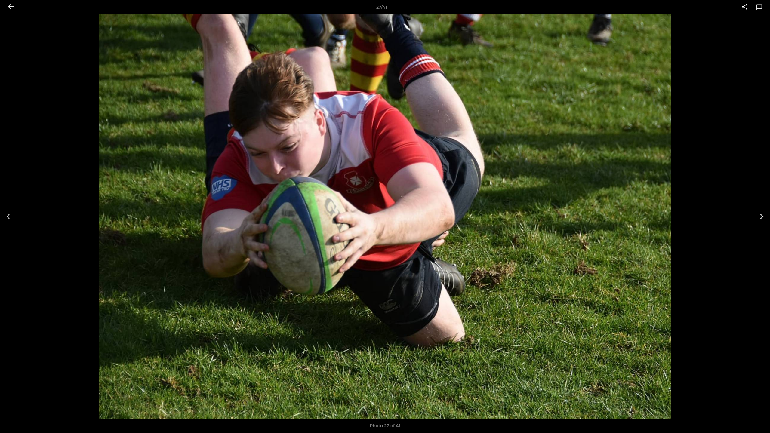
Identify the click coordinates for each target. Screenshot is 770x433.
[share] (744, 7)
